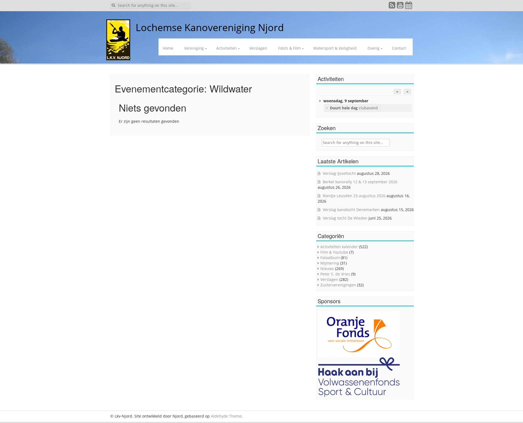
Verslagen (258, 48)
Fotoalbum (330, 257)
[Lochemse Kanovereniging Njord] (131, 27)
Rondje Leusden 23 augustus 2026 (354, 195)
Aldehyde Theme (226, 416)
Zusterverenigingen (338, 284)
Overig (373, 48)
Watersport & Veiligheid (335, 48)
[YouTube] (400, 6)
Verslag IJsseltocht (339, 173)
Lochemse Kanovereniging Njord (210, 27)
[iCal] (409, 6)
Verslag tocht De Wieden (345, 218)
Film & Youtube (334, 252)
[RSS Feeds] (392, 6)
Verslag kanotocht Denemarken (351, 209)
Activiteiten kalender (339, 246)
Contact (399, 48)
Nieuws (327, 268)
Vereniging (194, 48)
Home (168, 48)
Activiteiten (226, 48)
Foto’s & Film (289, 48)
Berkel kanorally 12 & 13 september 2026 (360, 181)
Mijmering (329, 263)
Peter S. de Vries (335, 274)
